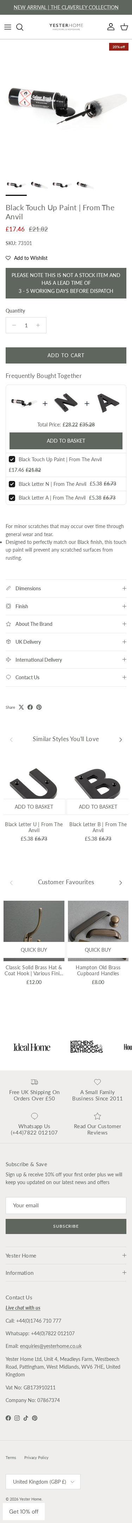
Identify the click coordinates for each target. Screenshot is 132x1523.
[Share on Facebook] (30, 707)
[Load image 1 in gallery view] (66, 105)
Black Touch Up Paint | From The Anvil (60, 459)
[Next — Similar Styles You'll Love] (120, 739)
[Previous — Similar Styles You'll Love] (11, 739)
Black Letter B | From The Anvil (98, 827)
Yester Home (30, 1499)
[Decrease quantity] (12, 325)
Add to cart (66, 355)
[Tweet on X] (21, 707)
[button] (27, 258)
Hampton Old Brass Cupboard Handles (98, 970)
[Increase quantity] (40, 325)
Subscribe (66, 1226)
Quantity (15, 311)
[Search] (23, 27)
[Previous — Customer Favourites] (11, 882)
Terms (11, 1457)
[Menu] (7, 27)
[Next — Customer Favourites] (120, 882)
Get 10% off (23, 1511)
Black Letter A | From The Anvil (52, 498)
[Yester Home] (66, 27)
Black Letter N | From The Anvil (52, 484)
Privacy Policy (36, 1457)
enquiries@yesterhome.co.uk (51, 1346)
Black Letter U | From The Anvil (34, 827)
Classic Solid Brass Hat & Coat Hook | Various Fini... (34, 970)
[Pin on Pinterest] (39, 707)
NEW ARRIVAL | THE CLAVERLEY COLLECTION (66, 7)
